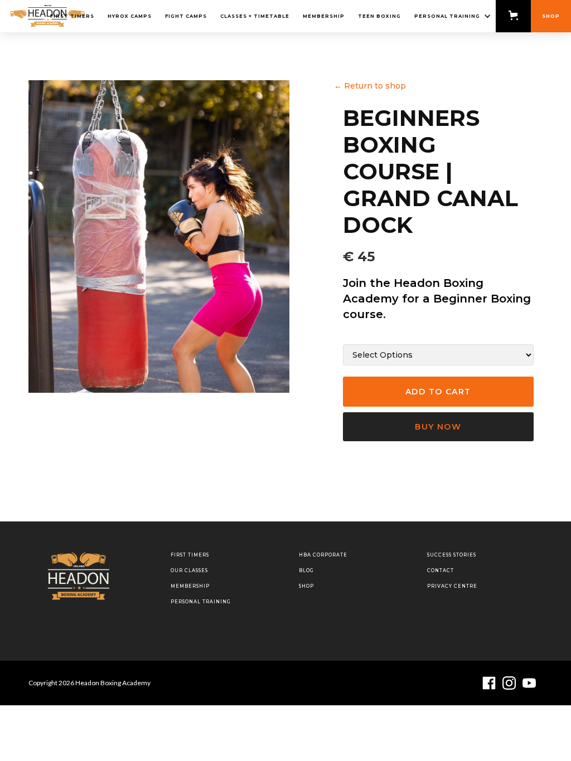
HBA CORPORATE (323, 555)
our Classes (189, 570)
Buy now (438, 427)
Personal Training (201, 601)
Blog (306, 570)
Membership (324, 16)
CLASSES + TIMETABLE (254, 16)
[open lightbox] (158, 236)
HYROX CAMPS (130, 16)
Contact (440, 570)
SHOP (551, 16)
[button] (452, 16)
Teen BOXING (379, 16)
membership (190, 586)
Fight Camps (186, 16)
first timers (72, 16)
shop (306, 586)
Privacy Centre (452, 586)
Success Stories (451, 555)
